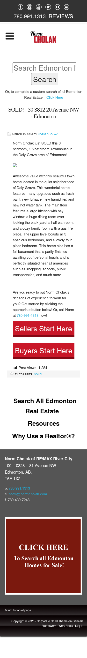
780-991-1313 (27, 315)
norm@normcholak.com (28, 493)
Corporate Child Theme (52, 621)
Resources (43, 423)
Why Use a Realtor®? (43, 435)
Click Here (54, 97)
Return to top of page (17, 610)
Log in (79, 625)
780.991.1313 (30, 16)
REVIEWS (61, 16)
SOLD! (38, 374)
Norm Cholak (48, 134)
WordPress (65, 625)
